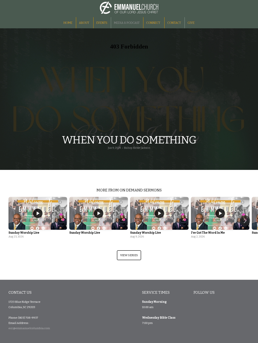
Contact (174, 23)
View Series (129, 255)
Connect (153, 23)
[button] (245, 221)
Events (101, 23)
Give (191, 23)
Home (67, 23)
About (84, 23)
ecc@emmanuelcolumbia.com (29, 328)
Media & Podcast (127, 23)
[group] (37, 218)
